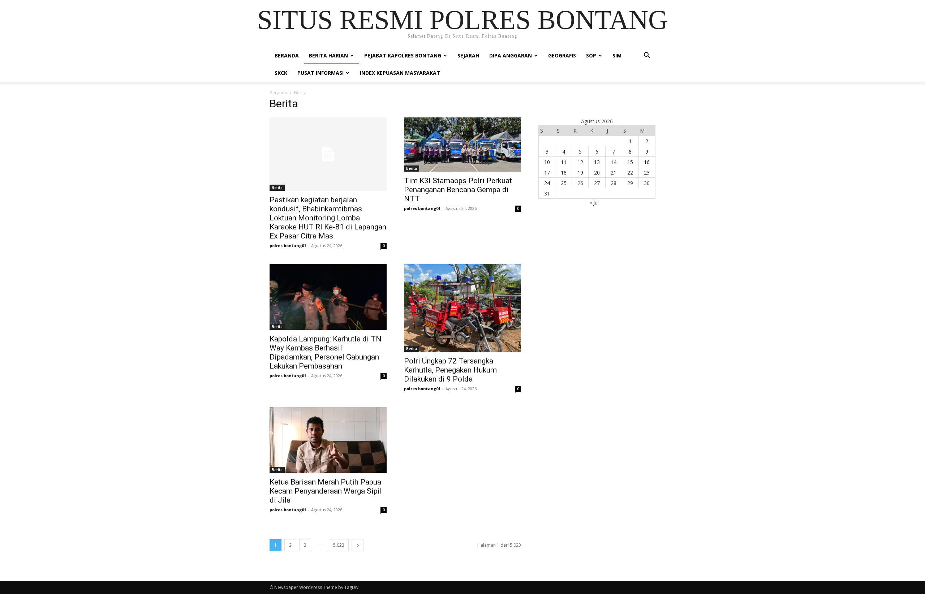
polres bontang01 (288, 245)
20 (597, 172)
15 (630, 162)
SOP (591, 55)
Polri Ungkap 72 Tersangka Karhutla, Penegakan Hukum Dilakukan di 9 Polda (450, 370)
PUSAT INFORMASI (320, 72)
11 (564, 162)
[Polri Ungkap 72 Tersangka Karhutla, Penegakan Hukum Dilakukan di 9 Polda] (462, 308)
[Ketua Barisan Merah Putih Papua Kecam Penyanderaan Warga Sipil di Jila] (328, 440)
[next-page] (358, 545)
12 (580, 162)
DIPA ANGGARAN (510, 55)
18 (564, 172)
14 (613, 162)
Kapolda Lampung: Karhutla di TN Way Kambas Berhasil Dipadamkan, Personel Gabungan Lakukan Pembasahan (326, 352)
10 (547, 162)
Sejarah (468, 55)
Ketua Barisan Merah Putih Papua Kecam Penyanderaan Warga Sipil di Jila (326, 491)
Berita (277, 187)
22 (630, 172)
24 (547, 183)
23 (647, 172)
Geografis (562, 55)
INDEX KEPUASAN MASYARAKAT (400, 72)
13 (597, 162)
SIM (616, 55)
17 (547, 172)
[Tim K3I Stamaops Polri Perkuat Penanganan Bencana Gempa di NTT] (462, 144)
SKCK (281, 72)
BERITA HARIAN (328, 55)
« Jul (594, 202)
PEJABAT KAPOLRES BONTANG (402, 55)
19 (580, 172)
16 (647, 162)
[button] (646, 56)
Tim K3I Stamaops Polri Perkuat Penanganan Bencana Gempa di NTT (458, 189)
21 (613, 172)
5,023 (338, 545)
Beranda (287, 55)
